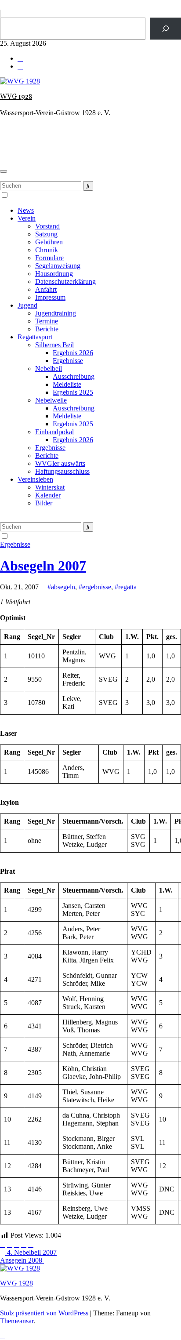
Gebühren (49, 242)
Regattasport (35, 337)
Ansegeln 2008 (22, 1260)
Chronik (46, 250)
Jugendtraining (55, 313)
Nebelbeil (48, 368)
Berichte (46, 329)
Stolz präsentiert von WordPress (45, 1313)
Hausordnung (54, 273)
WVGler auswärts (60, 463)
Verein (27, 218)
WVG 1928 (16, 97)
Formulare (49, 257)
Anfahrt (46, 289)
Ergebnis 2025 (73, 392)
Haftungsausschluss (62, 471)
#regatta (126, 587)
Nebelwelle (51, 400)
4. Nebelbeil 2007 (31, 1252)
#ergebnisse (95, 587)
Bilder (43, 503)
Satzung (46, 234)
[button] (2, 177)
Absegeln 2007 (43, 566)
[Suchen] (165, 28)
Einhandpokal (54, 432)
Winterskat (50, 487)
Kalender (48, 495)
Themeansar (16, 1321)
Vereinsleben (35, 479)
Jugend (27, 305)
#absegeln (61, 587)
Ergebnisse (68, 360)
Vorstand (47, 226)
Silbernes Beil (54, 345)
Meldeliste (67, 384)
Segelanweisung (57, 265)
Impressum (50, 297)
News (26, 210)
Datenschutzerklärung (65, 281)
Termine (46, 321)
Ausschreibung (73, 376)
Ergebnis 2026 (73, 352)
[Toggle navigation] (3, 171)
